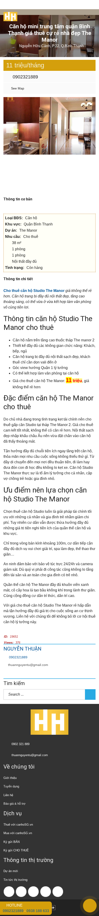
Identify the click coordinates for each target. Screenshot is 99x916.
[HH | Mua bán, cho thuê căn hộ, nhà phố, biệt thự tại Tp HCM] (8, 15)
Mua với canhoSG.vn (17, 833)
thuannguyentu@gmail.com (28, 665)
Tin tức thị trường (15, 879)
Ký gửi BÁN (11, 842)
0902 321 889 (20, 744)
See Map (17, 88)
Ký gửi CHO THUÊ (16, 850)
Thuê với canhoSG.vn (18, 824)
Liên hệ (8, 795)
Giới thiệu (10, 778)
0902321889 (24, 76)
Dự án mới (10, 871)
